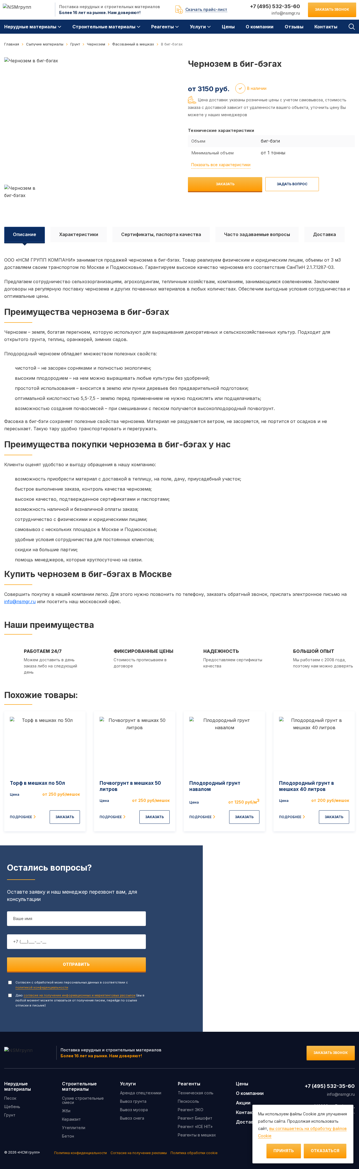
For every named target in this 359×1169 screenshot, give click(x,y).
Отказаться (325, 1150)
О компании (259, 26)
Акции (243, 1103)
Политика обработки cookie (194, 1153)
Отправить (76, 964)
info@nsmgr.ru (285, 13)
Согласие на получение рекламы (139, 1153)
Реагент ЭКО (190, 1109)
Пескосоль (188, 1101)
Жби (66, 1110)
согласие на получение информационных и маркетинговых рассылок (79, 995)
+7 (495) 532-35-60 (275, 6)
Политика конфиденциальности (80, 1153)
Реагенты (162, 26)
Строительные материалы (103, 26)
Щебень (12, 1106)
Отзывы (294, 26)
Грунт (9, 1115)
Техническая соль (195, 1092)
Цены (228, 26)
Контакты (325, 26)
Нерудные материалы (30, 26)
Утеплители (73, 1127)
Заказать (225, 184)
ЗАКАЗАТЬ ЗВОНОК (332, 9)
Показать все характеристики (220, 164)
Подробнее (21, 817)
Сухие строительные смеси (83, 1100)
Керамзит (71, 1119)
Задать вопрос (292, 184)
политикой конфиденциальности (41, 987)
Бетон (68, 1136)
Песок (10, 1098)
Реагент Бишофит (195, 1118)
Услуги (198, 26)
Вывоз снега (132, 1118)
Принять (283, 1150)
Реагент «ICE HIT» (195, 1126)
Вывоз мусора (134, 1109)
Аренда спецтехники (140, 1092)
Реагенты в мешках (197, 1135)
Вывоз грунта (133, 1101)
